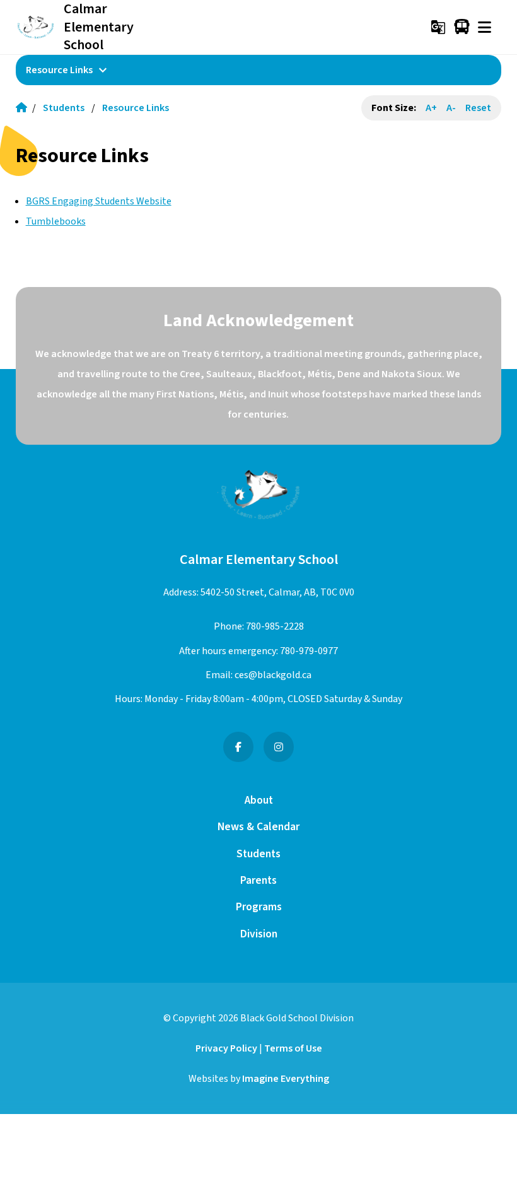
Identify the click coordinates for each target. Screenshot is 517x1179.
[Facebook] (238, 747)
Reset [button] (478, 108)
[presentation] (484, 27)
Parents (258, 880)
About (259, 800)
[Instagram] (279, 747)
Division (258, 934)
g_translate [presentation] (438, 27)
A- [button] (451, 108)
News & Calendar (258, 827)
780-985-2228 (275, 626)
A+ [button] (431, 108)
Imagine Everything (285, 1079)
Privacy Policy (226, 1048)
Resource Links (135, 108)
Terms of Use (293, 1048)
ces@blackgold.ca (273, 675)
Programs (259, 907)
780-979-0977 (309, 651)
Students (63, 108)
